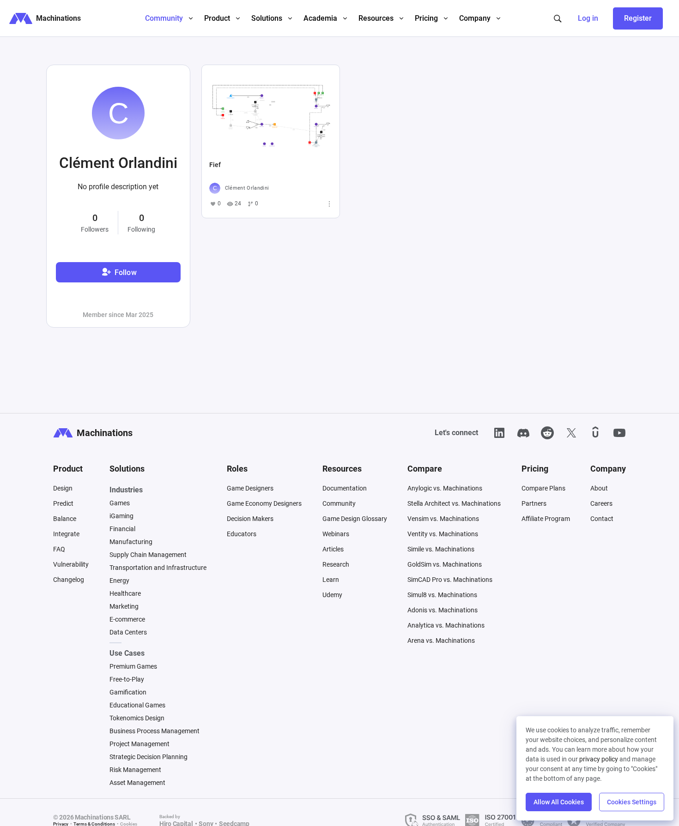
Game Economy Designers (264, 503)
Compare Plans (543, 488)
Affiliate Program (545, 518)
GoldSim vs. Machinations (444, 564)
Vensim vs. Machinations (443, 518)
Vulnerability (71, 564)
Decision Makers (250, 518)
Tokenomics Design (136, 718)
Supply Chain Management (148, 554)
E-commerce (127, 619)
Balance (64, 518)
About (599, 488)
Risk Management (135, 769)
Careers (601, 503)
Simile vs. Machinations (440, 549)
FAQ (59, 549)
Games (119, 503)
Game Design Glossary (354, 518)
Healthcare (125, 593)
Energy (119, 580)
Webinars (335, 534)
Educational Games (137, 705)
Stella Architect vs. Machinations (454, 503)
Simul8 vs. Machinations (442, 595)
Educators (241, 534)
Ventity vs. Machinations (442, 534)
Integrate (66, 534)
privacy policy (598, 759)
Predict (63, 503)
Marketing (124, 606)
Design (63, 488)
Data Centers (128, 632)
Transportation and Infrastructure (157, 567)
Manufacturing (130, 541)
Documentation (344, 488)
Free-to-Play (126, 679)
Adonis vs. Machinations (442, 610)
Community (339, 503)
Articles (333, 549)
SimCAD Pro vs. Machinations (449, 579)
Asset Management (137, 782)
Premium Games (133, 666)
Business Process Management (154, 731)
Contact (601, 518)
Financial (122, 529)
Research (335, 564)
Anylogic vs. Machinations (444, 488)
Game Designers (250, 488)
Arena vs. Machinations (441, 640)
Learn (330, 579)
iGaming (121, 516)
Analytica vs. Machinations (446, 625)
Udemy (332, 595)
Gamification (127, 692)
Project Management (139, 744)
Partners (533, 503)
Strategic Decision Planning (148, 756)
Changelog (68, 579)
